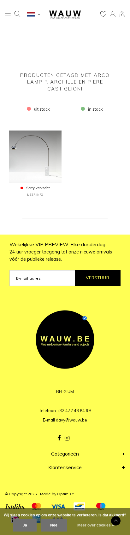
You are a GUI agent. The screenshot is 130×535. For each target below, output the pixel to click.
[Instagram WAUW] (67, 438)
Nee (53, 525)
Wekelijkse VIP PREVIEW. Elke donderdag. (60, 251)
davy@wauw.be (71, 419)
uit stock (42, 109)
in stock (95, 109)
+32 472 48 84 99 (74, 410)
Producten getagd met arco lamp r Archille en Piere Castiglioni (65, 82)
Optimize (65, 493)
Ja (25, 525)
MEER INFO (35, 194)
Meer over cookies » (95, 525)
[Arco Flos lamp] (35, 156)
